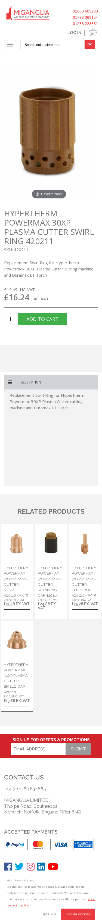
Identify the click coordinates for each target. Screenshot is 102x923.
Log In (74, 32)
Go (89, 44)
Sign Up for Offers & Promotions (51, 739)
